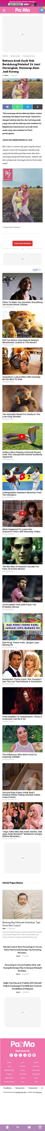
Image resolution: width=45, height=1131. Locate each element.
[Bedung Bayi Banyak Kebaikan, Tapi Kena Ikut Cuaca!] (22, 904)
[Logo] (22, 10)
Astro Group (39, 1092)
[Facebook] (11, 1055)
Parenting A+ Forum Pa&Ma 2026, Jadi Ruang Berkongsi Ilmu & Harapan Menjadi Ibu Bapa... (22, 968)
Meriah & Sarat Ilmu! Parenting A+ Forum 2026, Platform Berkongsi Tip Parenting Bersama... (22, 950)
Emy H (18, 956)
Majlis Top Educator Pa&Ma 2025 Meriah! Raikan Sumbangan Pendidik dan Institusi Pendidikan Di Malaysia (22, 986)
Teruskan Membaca (22, 243)
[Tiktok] (25, 1055)
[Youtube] (29, 1055)
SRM (4, 928)
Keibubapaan (15, 56)
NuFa (6, 75)
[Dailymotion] (34, 1055)
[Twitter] (20, 1055)
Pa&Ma (5, 56)
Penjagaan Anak (29, 56)
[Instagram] (16, 1055)
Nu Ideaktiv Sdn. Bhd (21, 1092)
